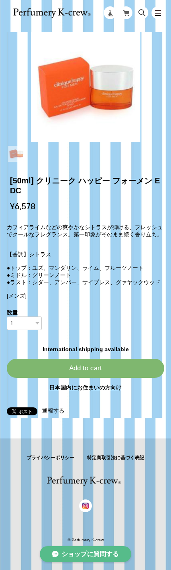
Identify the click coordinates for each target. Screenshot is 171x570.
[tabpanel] (85, 87)
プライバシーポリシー (50, 457)
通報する (53, 410)
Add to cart (85, 368)
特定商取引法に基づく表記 (115, 457)
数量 (12, 312)
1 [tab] (16, 154)
